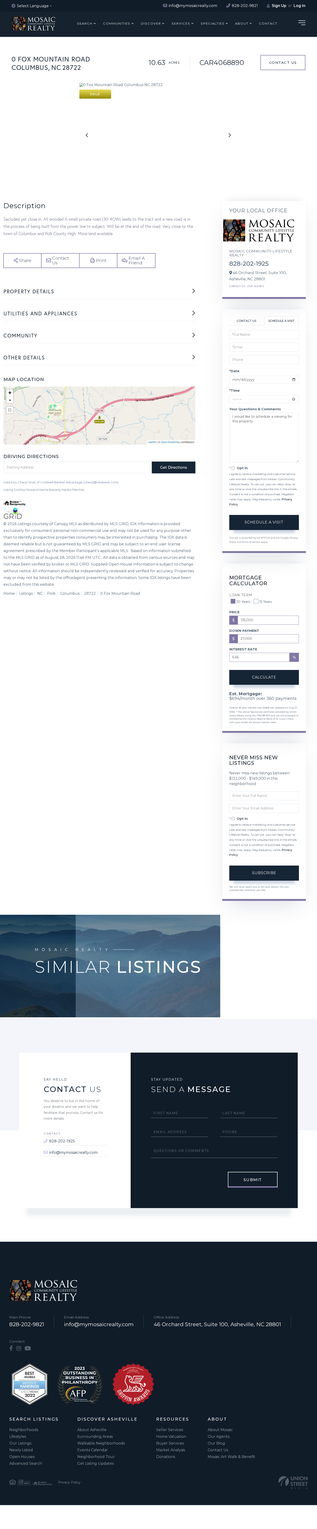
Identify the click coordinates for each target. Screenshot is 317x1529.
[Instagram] (18, 1348)
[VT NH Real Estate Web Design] (293, 1482)
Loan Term (240, 595)
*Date (234, 371)
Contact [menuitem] (268, 23)
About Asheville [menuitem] (92, 1430)
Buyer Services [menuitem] (170, 1443)
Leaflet (152, 442)
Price (234, 612)
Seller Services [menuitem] (169, 1430)
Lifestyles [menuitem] (17, 1436)
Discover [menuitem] (151, 23)
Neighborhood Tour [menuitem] (96, 1457)
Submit (252, 1179)
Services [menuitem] (180, 23)
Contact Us (283, 62)
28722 (90, 593)
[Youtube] (28, 1348)
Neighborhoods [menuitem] (23, 1430)
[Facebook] (11, 1348)
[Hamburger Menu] (301, 23)
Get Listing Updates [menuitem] (95, 1463)
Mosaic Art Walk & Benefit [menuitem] (231, 1457)
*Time (234, 390)
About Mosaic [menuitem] (220, 1430)
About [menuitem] (242, 23)
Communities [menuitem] (116, 23)
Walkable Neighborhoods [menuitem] (101, 1443)
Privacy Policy (69, 1482)
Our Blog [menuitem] (216, 1443)
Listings (26, 593)
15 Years (265, 602)
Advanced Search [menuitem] (25, 1463)
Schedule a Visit (281, 321)
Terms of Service (251, 541)
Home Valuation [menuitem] (171, 1436)
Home (9, 593)
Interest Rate (243, 649)
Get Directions (173, 467)
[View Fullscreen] (9, 410)
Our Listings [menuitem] (20, 1443)
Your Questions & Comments (255, 409)
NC (40, 593)
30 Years (243, 602)
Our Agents (255, 286)
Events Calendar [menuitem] (92, 1450)
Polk (51, 593)
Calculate (264, 677)
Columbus (70, 593)
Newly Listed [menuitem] (21, 1450)
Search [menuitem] (85, 23)
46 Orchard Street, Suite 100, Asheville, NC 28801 (217, 1324)
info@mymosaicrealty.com (73, 1152)
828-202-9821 (26, 1324)
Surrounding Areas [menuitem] (95, 1436)
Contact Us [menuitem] (218, 1450)
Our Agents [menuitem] (219, 1436)
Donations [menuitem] (165, 1457)
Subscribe (264, 873)
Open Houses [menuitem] (22, 1457)
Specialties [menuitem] (213, 23)
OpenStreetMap (170, 442)
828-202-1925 (248, 263)
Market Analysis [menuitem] (170, 1450)
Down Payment (244, 631)
